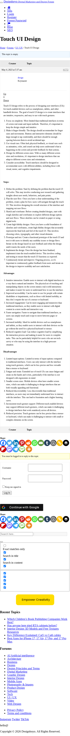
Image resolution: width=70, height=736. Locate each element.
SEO (10, 30)
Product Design (16, 687)
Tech (10, 694)
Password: (6, 478)
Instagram (5, 719)
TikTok (25, 719)
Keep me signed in (13, 487)
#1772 (65, 70)
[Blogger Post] (53, 443)
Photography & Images (20, 684)
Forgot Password (16, 20)
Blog (10, 26)
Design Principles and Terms (23, 668)
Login (10, 14)
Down (6, 100)
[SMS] (22, 449)
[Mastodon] (9, 449)
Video (10, 700)
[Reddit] (28, 443)
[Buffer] (66, 443)
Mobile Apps (14, 681)
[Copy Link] (60, 443)
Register (12, 17)
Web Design (14, 703)
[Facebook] (3, 443)
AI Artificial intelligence (20, 655)
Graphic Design (16, 674)
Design (11, 665)
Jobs (9, 10)
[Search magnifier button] (1, 541)
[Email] (41, 443)
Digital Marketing (17, 671)
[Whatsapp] (34, 443)
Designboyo (29, 1)
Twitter (16, 719)
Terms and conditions (19, 713)
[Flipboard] (3, 449)
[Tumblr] (47, 443)
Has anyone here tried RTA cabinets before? (32, 625)
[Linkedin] (16, 443)
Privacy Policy (15, 709)
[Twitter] (9, 443)
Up (4, 94)
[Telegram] (16, 449)
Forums (10, 48)
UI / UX (19, 48)
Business (12, 662)
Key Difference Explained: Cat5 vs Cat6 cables (34, 635)
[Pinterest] (22, 443)
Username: (6, 468)
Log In (7, 493)
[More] (29, 449)
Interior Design (15, 678)
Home (2, 48)
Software (12, 691)
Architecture (14, 658)
